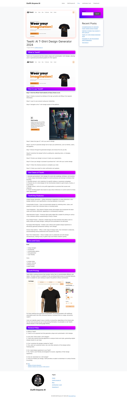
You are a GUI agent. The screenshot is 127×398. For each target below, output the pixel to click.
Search (84, 11)
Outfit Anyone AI (33, 3)
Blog (79, 3)
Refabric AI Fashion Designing (34, 365)
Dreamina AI (96, 3)
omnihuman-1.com (86, 3)
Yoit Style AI (85, 42)
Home (63, 3)
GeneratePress (72, 396)
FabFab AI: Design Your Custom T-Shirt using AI (38, 366)
